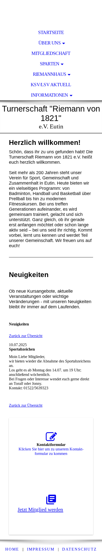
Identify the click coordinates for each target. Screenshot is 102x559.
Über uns (49, 42)
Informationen (49, 95)
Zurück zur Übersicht (25, 336)
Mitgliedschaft (50, 53)
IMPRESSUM (40, 549)
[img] (51, 13)
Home (12, 549)
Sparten (49, 63)
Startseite (51, 32)
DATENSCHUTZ (79, 549)
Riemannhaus (49, 74)
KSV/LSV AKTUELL (51, 84)
